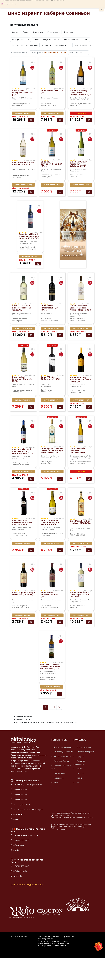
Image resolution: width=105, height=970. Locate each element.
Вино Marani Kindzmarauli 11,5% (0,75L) (49, 308)
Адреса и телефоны (85, 752)
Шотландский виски (62, 756)
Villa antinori (22, 319)
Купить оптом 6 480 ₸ (23, 400)
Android (64, 829)
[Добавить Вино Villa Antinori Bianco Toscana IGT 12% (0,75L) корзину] (31, 335)
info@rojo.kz (18, 845)
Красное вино (60, 773)
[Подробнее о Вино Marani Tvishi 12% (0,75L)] (52, 72)
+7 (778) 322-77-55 (21, 799)
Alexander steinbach (83, 462)
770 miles (48, 390)
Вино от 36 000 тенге (83, 45)
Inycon (49, 462)
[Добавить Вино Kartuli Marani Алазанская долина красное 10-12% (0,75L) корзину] (38, 263)
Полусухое (68, 32)
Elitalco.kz (37, 766)
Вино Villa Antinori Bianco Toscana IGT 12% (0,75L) (21, 308)
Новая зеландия (18, 104)
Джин (56, 782)
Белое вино (59, 778)
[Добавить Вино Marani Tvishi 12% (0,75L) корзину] (60, 120)
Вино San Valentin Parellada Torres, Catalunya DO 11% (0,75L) (78, 165)
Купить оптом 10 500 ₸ (23, 328)
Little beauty (87, 104)
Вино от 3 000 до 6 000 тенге (46, 39)
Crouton (23, 771)
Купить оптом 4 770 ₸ (52, 400)
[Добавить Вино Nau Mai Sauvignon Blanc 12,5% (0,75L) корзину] (60, 192)
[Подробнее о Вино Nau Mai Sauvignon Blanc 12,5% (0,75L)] (52, 144)
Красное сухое (53, 32)
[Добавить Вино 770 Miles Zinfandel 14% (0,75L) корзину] (60, 407)
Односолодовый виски (63, 752)
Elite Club (80, 773)
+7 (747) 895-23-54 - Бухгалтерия (28, 809)
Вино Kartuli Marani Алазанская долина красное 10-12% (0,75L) (30, 236)
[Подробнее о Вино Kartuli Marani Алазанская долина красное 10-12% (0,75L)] (30, 216)
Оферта (79, 756)
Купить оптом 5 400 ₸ (52, 472)
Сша (42, 390)
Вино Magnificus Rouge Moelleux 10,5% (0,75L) (23, 593)
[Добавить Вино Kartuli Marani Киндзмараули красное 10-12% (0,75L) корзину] (31, 479)
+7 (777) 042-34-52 (21, 804)
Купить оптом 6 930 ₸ (81, 185)
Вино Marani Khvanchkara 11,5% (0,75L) (50, 594)
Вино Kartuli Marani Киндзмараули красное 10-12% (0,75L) (23, 451)
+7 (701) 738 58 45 (21, 866)
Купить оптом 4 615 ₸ (23, 472)
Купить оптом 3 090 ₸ (30, 257)
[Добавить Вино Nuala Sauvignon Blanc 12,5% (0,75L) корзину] (31, 192)
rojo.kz (16, 850)
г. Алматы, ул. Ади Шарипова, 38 (27, 784)
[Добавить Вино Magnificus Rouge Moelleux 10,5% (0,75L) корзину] (31, 622)
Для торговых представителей (27, 884)
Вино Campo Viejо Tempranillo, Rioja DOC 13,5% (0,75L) (80, 379)
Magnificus (81, 534)
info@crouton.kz (20, 871)
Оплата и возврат (84, 747)
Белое (25, 32)
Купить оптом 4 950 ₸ (52, 328)
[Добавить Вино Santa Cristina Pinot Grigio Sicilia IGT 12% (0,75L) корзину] (89, 622)
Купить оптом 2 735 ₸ (52, 687)
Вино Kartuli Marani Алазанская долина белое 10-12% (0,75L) (50, 666)
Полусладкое (51, 105)
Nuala (27, 175)
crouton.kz (17, 876)
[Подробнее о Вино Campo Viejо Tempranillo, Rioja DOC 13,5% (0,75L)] (81, 359)
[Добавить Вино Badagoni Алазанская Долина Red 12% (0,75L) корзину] (31, 550)
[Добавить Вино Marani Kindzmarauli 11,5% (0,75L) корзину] (60, 335)
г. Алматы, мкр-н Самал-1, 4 (25, 835)
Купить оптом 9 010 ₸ (23, 113)
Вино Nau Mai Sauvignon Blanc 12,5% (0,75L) (51, 164)
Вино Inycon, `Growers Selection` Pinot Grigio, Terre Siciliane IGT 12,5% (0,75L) (52, 452)
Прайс (79, 778)
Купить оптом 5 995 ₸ (81, 400)
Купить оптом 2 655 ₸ (23, 543)
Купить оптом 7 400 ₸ (52, 113)
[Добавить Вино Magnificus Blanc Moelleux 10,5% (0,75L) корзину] (89, 550)
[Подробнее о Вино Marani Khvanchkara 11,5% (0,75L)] (52, 574)
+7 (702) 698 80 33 (21, 840)
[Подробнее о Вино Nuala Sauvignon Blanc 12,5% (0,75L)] (23, 144)
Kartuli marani (30, 247)
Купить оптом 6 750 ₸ (52, 185)
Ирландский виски (61, 761)
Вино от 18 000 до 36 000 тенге (56, 45)
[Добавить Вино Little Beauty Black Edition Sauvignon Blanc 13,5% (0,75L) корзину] (89, 120)
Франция (44, 533)
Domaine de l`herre (56, 533)
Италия (15, 319)
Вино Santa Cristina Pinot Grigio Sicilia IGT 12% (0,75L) (80, 594)
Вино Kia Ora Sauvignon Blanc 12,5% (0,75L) (23, 93)
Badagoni (21, 533)
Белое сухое (38, 32)
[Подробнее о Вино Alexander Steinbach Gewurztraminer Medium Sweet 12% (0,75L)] (81, 430)
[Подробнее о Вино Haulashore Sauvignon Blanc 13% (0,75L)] (23, 359)
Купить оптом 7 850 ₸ (52, 615)
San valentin (81, 175)
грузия (43, 104)
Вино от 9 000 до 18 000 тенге (25, 45)
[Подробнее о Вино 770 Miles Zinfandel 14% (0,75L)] (52, 359)
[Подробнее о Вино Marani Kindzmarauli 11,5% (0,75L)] (52, 288)
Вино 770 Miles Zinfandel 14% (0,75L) (51, 378)
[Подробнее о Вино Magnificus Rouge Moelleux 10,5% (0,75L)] (23, 574)
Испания (73, 175)
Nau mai (57, 175)
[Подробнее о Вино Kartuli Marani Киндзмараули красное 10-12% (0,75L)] (23, 431)
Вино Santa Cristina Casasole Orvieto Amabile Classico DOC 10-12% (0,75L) (80, 309)
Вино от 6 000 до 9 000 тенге (75, 39)
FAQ (78, 782)
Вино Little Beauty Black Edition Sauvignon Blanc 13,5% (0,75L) (80, 94)
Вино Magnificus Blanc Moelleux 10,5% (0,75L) (81, 522)
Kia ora (27, 104)
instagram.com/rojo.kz (11, 4)
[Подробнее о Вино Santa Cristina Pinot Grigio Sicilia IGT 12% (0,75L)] (81, 574)
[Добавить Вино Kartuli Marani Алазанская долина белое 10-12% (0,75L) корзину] (59, 694)
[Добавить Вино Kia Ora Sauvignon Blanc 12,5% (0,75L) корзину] (31, 120)
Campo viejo (81, 390)
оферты (50, 943)
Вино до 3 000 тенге (20, 39)
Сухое (19, 105)
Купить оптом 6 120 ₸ (52, 543)
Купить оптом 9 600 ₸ (81, 615)
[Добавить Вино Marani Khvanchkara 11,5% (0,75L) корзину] (60, 622)
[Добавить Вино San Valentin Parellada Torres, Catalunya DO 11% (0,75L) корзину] (89, 192)
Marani (48, 104)
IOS (58, 829)
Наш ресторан (81, 113)
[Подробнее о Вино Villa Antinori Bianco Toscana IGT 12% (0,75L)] (23, 288)
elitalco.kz (17, 819)
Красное (15, 32)
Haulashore (29, 390)
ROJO (21, 763)
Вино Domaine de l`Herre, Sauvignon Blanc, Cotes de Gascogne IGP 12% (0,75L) (50, 524)
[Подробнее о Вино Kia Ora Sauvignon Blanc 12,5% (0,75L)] (23, 72)
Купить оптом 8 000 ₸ (81, 328)
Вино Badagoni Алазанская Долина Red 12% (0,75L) (22, 522)
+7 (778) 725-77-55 (21, 794)
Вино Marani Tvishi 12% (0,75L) (52, 92)
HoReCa (79, 768)
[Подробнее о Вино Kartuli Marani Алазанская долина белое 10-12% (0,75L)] (51, 646)
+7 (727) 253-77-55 (21, 789)
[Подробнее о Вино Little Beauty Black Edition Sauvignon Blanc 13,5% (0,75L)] (81, 72)
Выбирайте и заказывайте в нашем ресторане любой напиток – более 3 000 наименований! (33, 1)
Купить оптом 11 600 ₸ (23, 185)
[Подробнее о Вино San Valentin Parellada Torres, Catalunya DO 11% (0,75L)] (81, 144)
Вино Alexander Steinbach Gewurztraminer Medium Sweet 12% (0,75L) (79, 453)
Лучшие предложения (63, 747)
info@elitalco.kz (19, 814)
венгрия (73, 462)
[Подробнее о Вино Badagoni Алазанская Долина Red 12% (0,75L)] (23, 502)
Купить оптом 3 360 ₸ (81, 543)
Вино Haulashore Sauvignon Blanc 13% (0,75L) (22, 379)
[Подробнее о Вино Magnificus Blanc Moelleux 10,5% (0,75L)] (81, 503)
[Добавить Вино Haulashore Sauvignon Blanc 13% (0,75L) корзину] (31, 407)
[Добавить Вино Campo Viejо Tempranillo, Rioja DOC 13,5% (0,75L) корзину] (89, 407)
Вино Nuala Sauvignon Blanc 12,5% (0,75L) (23, 163)
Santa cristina (80, 319)
